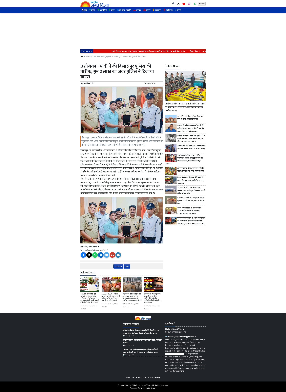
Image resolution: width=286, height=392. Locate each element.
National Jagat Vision (142, 385)
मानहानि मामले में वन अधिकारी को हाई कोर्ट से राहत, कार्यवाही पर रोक (190, 118)
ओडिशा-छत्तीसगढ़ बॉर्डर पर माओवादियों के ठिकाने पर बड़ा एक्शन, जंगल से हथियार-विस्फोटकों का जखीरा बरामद (185, 107)
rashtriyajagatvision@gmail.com (182, 336)
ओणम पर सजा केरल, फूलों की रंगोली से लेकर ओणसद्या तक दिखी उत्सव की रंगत (190, 169)
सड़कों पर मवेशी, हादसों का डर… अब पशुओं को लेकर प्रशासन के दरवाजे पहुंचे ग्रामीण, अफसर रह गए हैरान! (132, 297)
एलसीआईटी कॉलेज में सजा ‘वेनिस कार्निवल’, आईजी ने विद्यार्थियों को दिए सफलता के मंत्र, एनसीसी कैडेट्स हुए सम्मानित (184, 159)
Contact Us (141, 377)
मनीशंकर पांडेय (89, 83)
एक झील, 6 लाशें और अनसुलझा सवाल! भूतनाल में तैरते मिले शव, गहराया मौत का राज (191, 200)
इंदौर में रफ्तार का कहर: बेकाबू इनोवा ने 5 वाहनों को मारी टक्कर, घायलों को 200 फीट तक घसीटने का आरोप (139, 51)
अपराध (138, 10)
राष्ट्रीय (93, 10)
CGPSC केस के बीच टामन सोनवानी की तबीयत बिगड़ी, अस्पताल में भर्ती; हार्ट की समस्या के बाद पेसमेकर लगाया (190, 128)
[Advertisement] (143, 30)
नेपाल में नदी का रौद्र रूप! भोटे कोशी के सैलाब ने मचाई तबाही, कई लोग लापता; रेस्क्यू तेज (190, 180)
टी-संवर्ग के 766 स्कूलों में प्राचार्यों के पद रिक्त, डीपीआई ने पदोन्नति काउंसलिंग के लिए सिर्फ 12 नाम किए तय (152, 298)
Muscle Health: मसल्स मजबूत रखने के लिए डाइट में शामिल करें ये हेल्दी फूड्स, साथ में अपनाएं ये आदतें (111, 297)
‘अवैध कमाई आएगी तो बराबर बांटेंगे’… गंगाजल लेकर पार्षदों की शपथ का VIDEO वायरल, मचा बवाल (190, 211)
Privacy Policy (154, 377)
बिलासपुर (157, 10)
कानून (148, 10)
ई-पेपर (178, 10)
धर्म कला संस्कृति (125, 10)
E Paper (201, 3)
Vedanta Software (148, 388)
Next (127, 266)
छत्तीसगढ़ (168, 10)
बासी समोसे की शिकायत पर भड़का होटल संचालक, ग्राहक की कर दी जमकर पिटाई (191, 147)
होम (85, 10)
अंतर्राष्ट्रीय (103, 10)
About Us (130, 377)
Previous (118, 266)
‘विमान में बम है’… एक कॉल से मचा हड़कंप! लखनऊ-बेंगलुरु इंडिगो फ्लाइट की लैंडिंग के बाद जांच (191, 190)
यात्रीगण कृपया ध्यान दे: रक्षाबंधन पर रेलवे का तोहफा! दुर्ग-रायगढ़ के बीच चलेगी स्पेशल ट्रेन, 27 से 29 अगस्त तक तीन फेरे (191, 221)
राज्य (113, 10)
